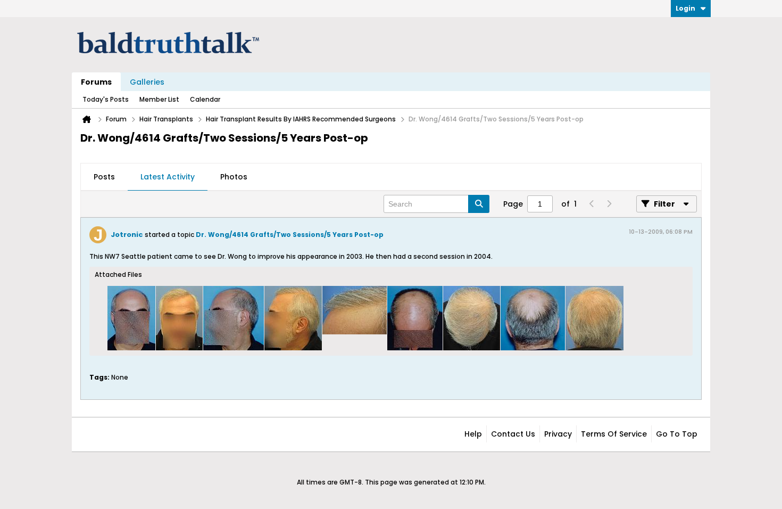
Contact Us (513, 434)
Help (473, 434)
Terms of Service (614, 434)
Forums (96, 82)
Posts (104, 176)
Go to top (676, 434)
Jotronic (127, 234)
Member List (159, 99)
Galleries (147, 82)
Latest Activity (167, 176)
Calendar (205, 99)
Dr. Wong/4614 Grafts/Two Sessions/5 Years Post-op (290, 234)
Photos (233, 176)
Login (685, 8)
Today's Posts (105, 99)
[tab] (104, 177)
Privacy (558, 434)
